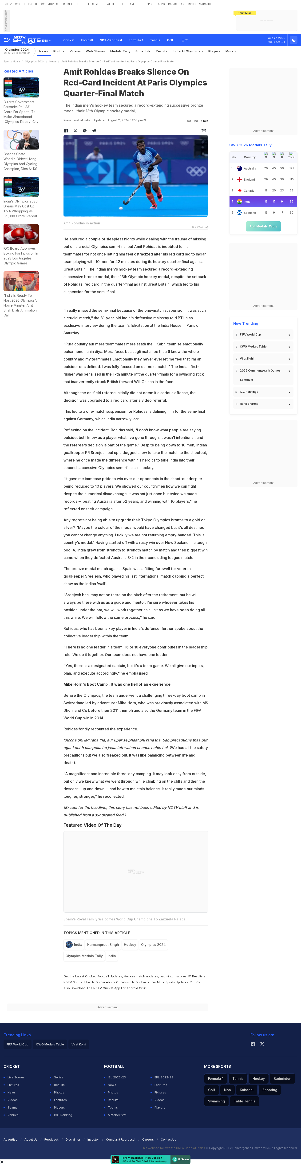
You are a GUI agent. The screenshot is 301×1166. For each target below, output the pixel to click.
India (78, 945)
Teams (12, 1107)
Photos (58, 51)
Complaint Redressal (120, 1139)
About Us (30, 1139)
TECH (120, 4)
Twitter (146, 982)
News (43, 51)
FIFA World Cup (250, 334)
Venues (13, 1115)
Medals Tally (120, 51)
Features (60, 1100)
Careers (148, 1139)
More (230, 51)
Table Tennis (244, 1101)
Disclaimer (73, 1139)
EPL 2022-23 (163, 1077)
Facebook (108, 982)
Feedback (51, 1139)
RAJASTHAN (176, 4)
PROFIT (32, 4)
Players (214, 51)
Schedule (143, 51)
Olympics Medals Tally (84, 956)
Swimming (216, 1101)
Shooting (269, 1090)
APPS (161, 4)
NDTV (8, 4)
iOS (145, 988)
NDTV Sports (72, 982)
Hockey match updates (141, 976)
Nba (227, 1090)
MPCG (192, 4)
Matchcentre (117, 1115)
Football (87, 40)
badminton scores (173, 976)
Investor (93, 1139)
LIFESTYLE (93, 4)
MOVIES (53, 4)
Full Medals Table (263, 226)
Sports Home (12, 61)
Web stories (95, 51)
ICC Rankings (249, 391)
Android (132, 988)
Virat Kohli (247, 358)
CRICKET (66, 4)
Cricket (68, 40)
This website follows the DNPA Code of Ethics (173, 1148)
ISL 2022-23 (117, 1077)
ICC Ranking (63, 1115)
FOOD (79, 4)
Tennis (155, 40)
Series (58, 1077)
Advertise (10, 1139)
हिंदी (42, 4)
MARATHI (205, 4)
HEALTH (109, 4)
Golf (170, 40)
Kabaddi (246, 1090)
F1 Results (196, 976)
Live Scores (16, 1077)
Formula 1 (136, 40)
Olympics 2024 (17, 51)
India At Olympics (187, 51)
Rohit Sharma (249, 403)
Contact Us (168, 1139)
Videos (75, 51)
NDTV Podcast (111, 40)
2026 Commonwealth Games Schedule (260, 375)
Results (162, 51)
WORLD (20, 4)
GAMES (132, 4)
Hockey (130, 945)
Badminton (282, 1079)
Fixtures (13, 1085)
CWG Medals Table (253, 346)
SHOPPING (147, 4)
